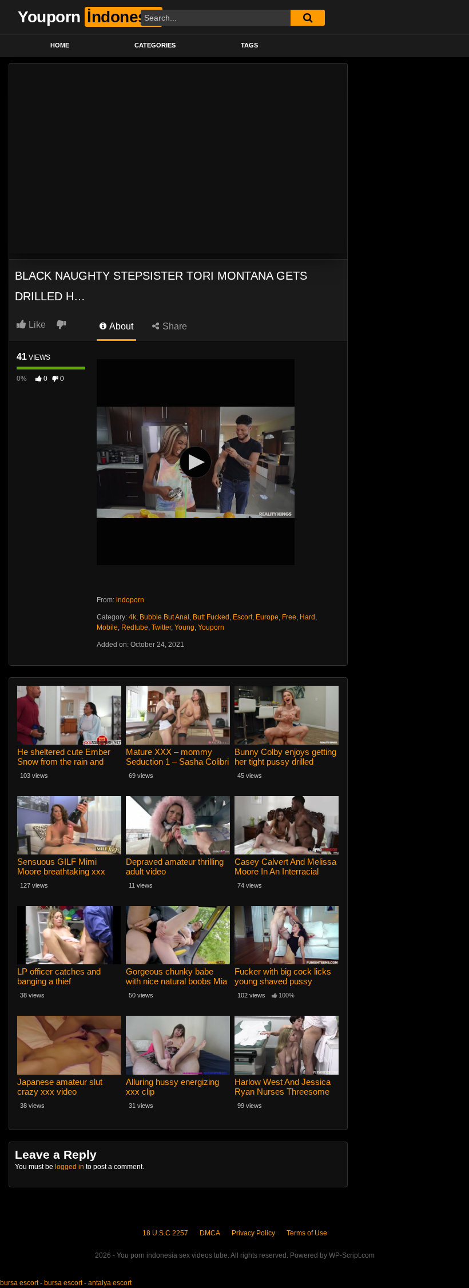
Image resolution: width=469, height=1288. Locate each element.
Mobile (107, 627)
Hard (307, 617)
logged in (69, 1167)
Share (173, 326)
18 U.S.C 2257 (165, 1233)
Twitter (161, 627)
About (120, 326)
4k (132, 617)
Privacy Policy (253, 1233)
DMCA (210, 1233)
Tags (249, 45)
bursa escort (19, 1283)
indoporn (130, 600)
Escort (242, 617)
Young (184, 627)
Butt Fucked (211, 617)
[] (308, 18)
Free (289, 617)
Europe (267, 617)
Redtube (134, 627)
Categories (155, 45)
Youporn (211, 627)
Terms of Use (307, 1233)
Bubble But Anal (164, 617)
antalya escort (110, 1283)
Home (59, 45)
